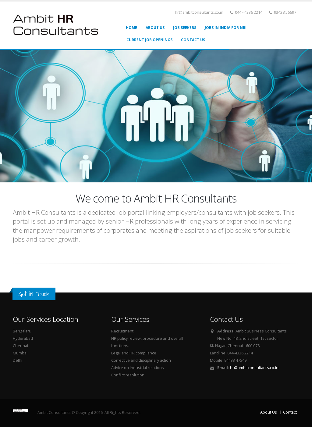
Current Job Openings (149, 39)
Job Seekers (184, 27)
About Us (155, 27)
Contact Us (193, 39)
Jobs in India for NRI (225, 27)
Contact (290, 412)
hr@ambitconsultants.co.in (254, 367)
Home (131, 27)
